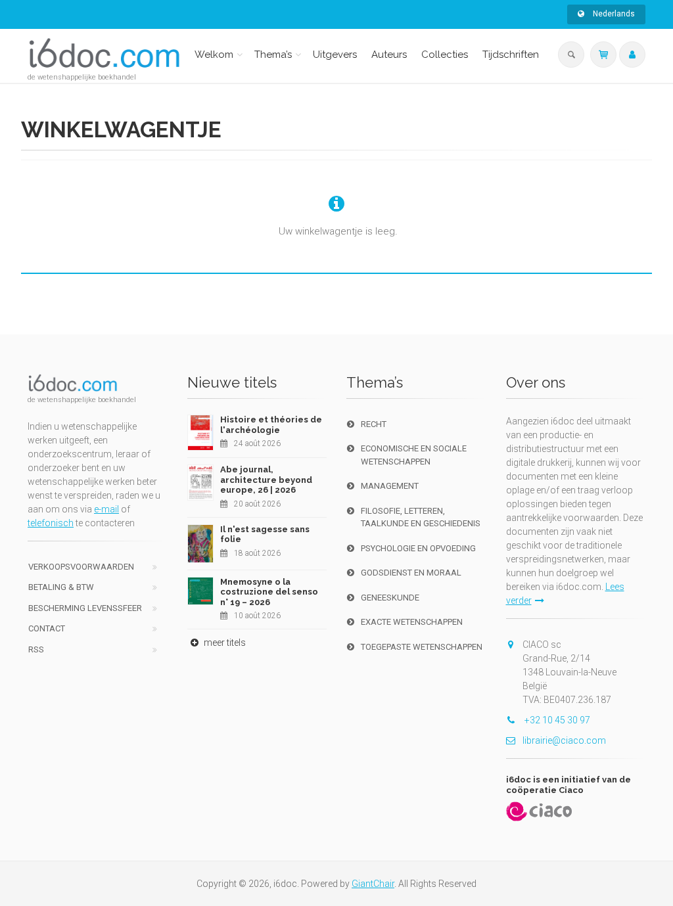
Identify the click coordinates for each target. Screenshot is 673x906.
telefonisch (51, 523)
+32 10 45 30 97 (556, 720)
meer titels (224, 642)
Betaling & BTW (61, 587)
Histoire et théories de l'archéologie (271, 425)
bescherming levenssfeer (85, 608)
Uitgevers (335, 54)
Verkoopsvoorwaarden (81, 567)
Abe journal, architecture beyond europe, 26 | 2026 (266, 479)
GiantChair (373, 883)
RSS (36, 649)
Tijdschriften (510, 54)
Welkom (214, 54)
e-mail (106, 509)
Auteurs (389, 54)
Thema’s (273, 54)
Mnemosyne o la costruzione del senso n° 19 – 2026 (269, 592)
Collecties (444, 54)
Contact (46, 628)
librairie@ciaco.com (564, 740)
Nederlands (613, 13)
